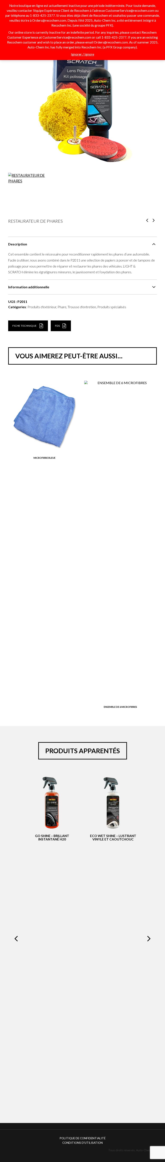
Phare (62, 307)
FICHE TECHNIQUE (24, 325)
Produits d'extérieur (42, 307)
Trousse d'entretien (82, 307)
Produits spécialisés (111, 307)
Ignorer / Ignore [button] (82, 54)
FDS (57, 325)
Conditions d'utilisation (82, 1142)
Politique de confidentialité (82, 1138)
